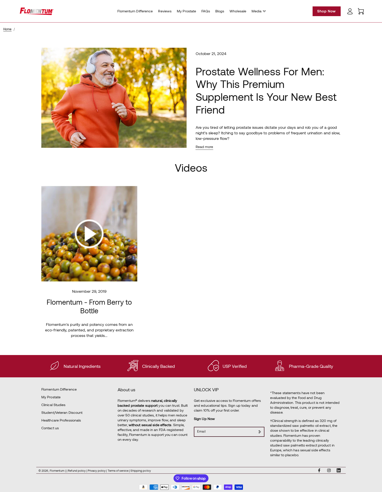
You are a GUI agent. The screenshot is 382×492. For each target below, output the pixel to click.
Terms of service (118, 470)
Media (257, 11)
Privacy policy (97, 470)
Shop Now (326, 11)
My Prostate (51, 397)
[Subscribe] (259, 432)
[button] (258, 11)
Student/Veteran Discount (61, 412)
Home (7, 29)
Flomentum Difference (59, 389)
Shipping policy (140, 470)
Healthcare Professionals (61, 420)
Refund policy (77, 470)
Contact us (50, 428)
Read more (204, 146)
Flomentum (57, 470)
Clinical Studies (53, 405)
